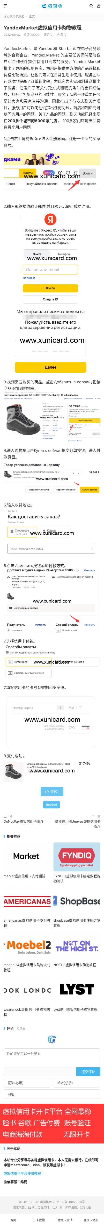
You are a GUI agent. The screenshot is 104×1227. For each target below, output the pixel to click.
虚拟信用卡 (52, 6)
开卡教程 (39, 1220)
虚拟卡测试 (65, 1220)
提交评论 (88, 1072)
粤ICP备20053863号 (71, 1202)
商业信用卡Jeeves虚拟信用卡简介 (77, 823)
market (51, 805)
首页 (13, 1220)
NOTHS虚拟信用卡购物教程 (74, 965)
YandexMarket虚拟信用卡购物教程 (43, 28)
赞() (62, 34)
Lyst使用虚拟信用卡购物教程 (75, 1009)
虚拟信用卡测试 (14, 16)
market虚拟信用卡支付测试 (24, 876)
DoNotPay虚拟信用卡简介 (24, 821)
